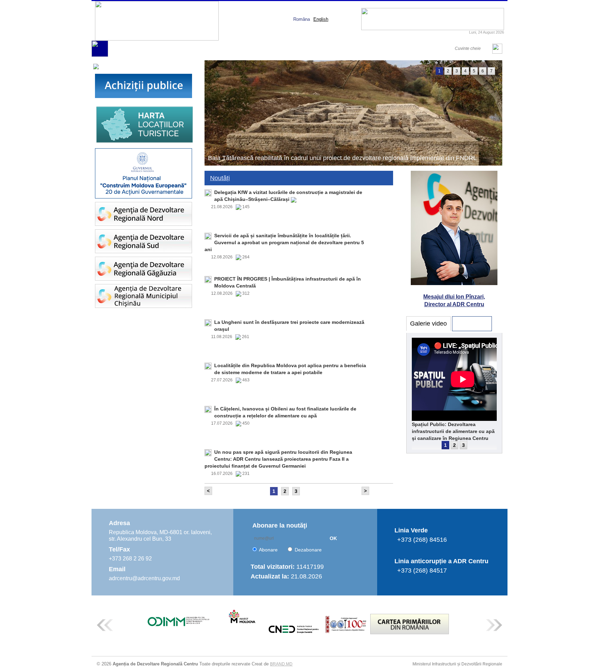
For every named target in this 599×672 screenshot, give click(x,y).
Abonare (268, 549)
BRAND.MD (281, 664)
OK (333, 538)
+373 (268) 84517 (422, 570)
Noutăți (220, 178)
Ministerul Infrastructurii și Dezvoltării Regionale (457, 664)
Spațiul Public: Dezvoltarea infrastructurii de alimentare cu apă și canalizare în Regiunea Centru (453, 431)
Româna (301, 19)
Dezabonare (308, 549)
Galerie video (428, 323)
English (320, 19)
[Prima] (100, 55)
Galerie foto (472, 323)
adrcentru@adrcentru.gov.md (144, 578)
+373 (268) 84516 (422, 539)
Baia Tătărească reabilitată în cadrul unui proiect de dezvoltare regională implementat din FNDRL (342, 157)
